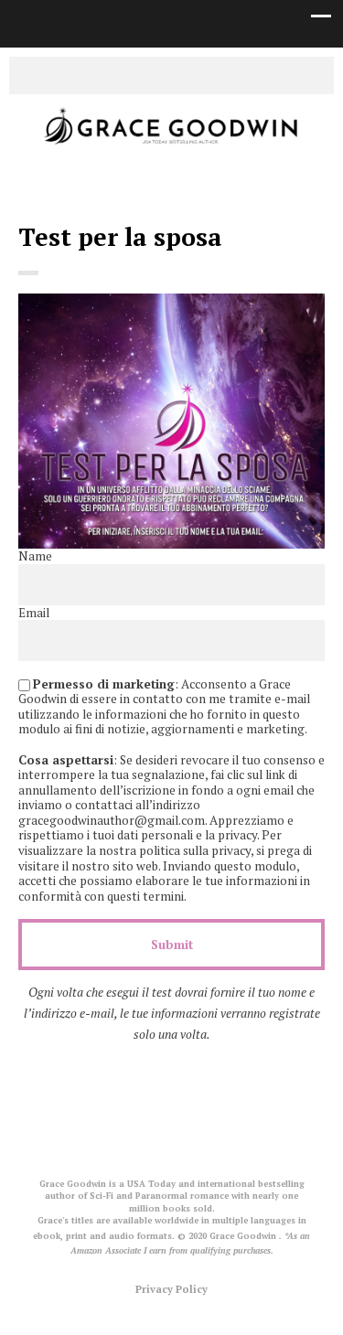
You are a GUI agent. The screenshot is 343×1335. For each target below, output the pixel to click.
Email (33, 612)
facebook (158, 74)
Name (35, 556)
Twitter (131, 74)
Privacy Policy (171, 1289)
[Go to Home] (171, 145)
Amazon (213, 74)
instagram (186, 74)
